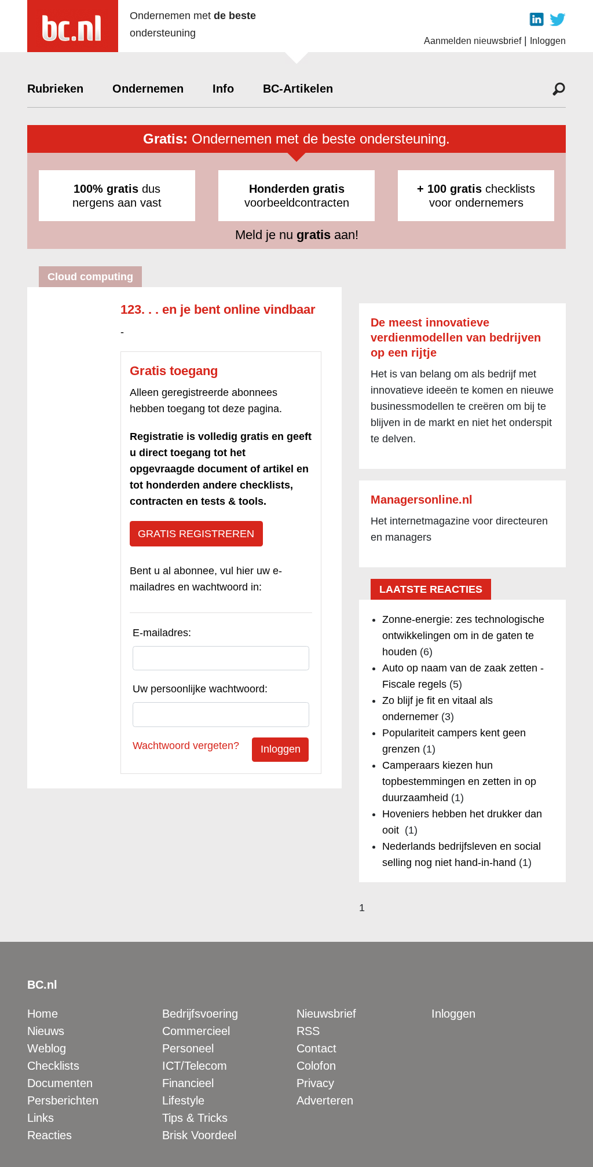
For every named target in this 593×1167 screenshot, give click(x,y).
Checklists (53, 1065)
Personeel (188, 1048)
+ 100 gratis (449, 188)
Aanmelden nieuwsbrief (472, 41)
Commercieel (196, 1031)
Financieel (188, 1083)
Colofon (316, 1065)
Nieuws (45, 1031)
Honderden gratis (297, 188)
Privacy (315, 1083)
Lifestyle (183, 1100)
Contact (316, 1048)
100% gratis (106, 188)
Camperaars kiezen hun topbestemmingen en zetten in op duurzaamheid (459, 781)
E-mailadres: (162, 632)
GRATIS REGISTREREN (196, 534)
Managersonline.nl (422, 499)
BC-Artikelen (298, 88)
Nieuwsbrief (326, 1013)
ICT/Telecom (194, 1065)
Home (42, 1013)
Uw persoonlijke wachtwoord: (200, 689)
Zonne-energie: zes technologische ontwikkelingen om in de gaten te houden (463, 636)
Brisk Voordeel (199, 1135)
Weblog (46, 1048)
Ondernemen (148, 88)
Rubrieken (55, 88)
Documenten (60, 1083)
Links (40, 1117)
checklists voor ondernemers (476, 195)
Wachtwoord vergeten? (186, 745)
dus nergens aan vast (117, 195)
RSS (308, 1031)
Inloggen (548, 41)
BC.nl (42, 984)
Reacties (49, 1135)
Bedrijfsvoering (200, 1013)
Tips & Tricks (195, 1117)
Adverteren (324, 1100)
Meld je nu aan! (296, 234)
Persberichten (62, 1100)
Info (223, 88)
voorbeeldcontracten (296, 195)
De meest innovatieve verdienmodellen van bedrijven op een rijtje (456, 337)
